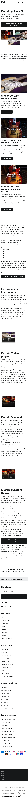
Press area (4, 632)
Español (3, 781)
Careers (3, 629)
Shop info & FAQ (6, 655)
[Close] (26, 783)
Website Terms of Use (7, 796)
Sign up (14, 596)
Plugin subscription (7, 708)
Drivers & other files (7, 676)
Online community (6, 667)
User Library (4, 670)
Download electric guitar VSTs (13, 276)
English (2, 771)
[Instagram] (5, 606)
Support (3, 626)
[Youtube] (8, 606)
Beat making (5, 725)
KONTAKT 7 (8, 545)
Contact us (4, 623)
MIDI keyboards (5, 693)
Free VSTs (4, 687)
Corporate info (5, 620)
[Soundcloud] (10, 606)
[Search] (15, 2)
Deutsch (3, 775)
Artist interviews (6, 722)
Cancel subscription (7, 664)
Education (4, 635)
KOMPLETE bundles (10, 225)
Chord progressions (7, 746)
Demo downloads (6, 673)
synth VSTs (20, 231)
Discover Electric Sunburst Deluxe (14, 541)
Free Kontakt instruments (8, 719)
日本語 (2, 773)
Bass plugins (5, 696)
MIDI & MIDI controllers (8, 734)
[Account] (19, 2)
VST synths (4, 699)
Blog (2, 617)
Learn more (7, 112)
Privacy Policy (18, 796)
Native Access (5, 661)
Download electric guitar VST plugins (14, 24)
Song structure (5, 743)
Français (3, 779)
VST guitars (4, 702)
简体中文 (3, 777)
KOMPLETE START (18, 551)
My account (4, 649)
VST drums (4, 705)
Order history (5, 652)
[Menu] (26, 2)
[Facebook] (2, 606)
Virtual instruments (7, 690)
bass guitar (10, 231)
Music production (6, 728)
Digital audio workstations (9, 737)
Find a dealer (5, 658)
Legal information (6, 638)
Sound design (5, 740)
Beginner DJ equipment (8, 731)
